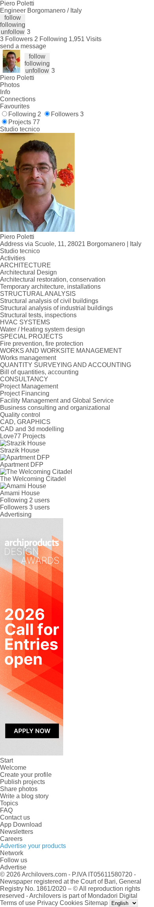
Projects (24, 122)
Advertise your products (33, 846)
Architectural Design (28, 272)
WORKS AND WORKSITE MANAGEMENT (61, 350)
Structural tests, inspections (38, 315)
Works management (28, 357)
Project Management (29, 386)
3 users (39, 507)
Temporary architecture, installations (50, 286)
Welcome (13, 767)
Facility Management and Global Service (57, 400)
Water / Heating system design (42, 329)
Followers (67, 114)
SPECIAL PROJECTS (31, 336)
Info (5, 92)
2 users (39, 500)
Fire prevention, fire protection (41, 343)
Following (24, 114)
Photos (10, 84)
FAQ (6, 810)
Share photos (19, 789)
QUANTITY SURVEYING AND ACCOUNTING (65, 365)
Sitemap (96, 902)
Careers (11, 838)
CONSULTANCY (24, 379)
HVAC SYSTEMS (25, 322)
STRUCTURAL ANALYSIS (38, 293)
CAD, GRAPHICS (25, 421)
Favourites (15, 106)
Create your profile (26, 774)
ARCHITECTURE (25, 265)
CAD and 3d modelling (32, 429)
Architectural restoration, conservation (52, 279)
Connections (18, 99)
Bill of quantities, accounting (39, 372)
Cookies (71, 902)
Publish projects (22, 781)
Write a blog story (24, 796)
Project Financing (24, 393)
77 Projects (29, 436)
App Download (21, 824)
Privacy (47, 902)
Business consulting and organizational (55, 407)
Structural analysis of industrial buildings (56, 308)
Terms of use (18, 902)
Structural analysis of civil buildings (49, 300)
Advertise (13, 867)
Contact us (15, 817)
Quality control (20, 414)
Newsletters (16, 831)
